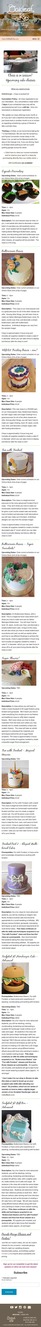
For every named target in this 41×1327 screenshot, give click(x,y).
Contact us (6, 1253)
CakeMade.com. (8, 1095)
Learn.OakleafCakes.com (10, 39)
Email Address (7, 1280)
